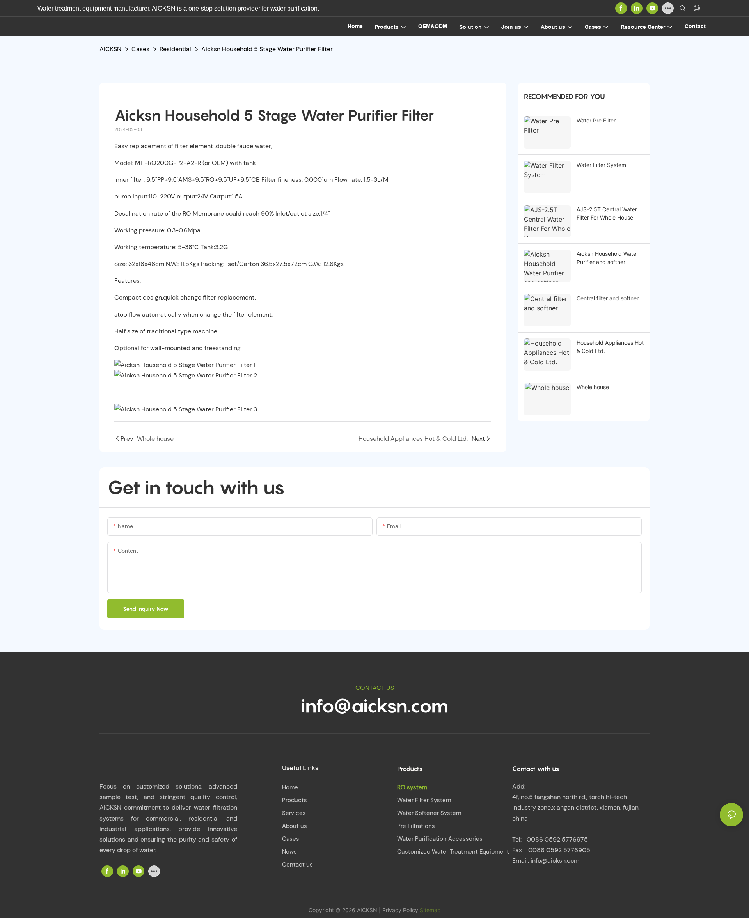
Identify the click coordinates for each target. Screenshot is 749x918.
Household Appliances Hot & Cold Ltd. (610, 346)
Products (294, 800)
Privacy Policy (400, 910)
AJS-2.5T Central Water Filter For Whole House (607, 213)
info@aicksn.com (375, 705)
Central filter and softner (608, 298)
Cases (140, 49)
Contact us (297, 864)
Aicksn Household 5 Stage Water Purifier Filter (267, 49)
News (289, 852)
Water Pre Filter (596, 120)
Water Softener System (429, 813)
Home (290, 787)
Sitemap (429, 910)
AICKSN (110, 49)
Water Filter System (601, 164)
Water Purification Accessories (440, 839)
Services (294, 813)
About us (294, 826)
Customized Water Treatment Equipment (453, 852)
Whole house (593, 387)
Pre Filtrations (416, 826)
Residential (175, 49)
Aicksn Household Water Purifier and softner (607, 257)
